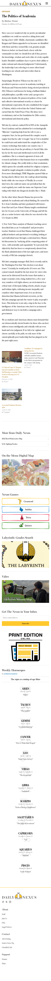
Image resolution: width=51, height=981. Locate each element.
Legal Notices (7, 927)
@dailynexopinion (10, 674)
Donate (4, 959)
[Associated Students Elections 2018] (12, 394)
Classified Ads (7, 947)
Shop (4, 963)
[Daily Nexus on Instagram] (10, 902)
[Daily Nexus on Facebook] (3, 902)
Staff (3, 914)
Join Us (4, 918)
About (5, 909)
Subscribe (25, 623)
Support (6, 954)
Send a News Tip (8, 943)
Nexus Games (10, 494)
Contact (6, 934)
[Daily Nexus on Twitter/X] (6, 902)
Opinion (6, 11)
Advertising (6, 939)
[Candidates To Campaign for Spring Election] (35, 358)
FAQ (3, 923)
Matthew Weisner (11, 21)
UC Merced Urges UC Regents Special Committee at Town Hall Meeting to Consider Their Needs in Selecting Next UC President (12, 372)
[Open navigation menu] (46, 3)
